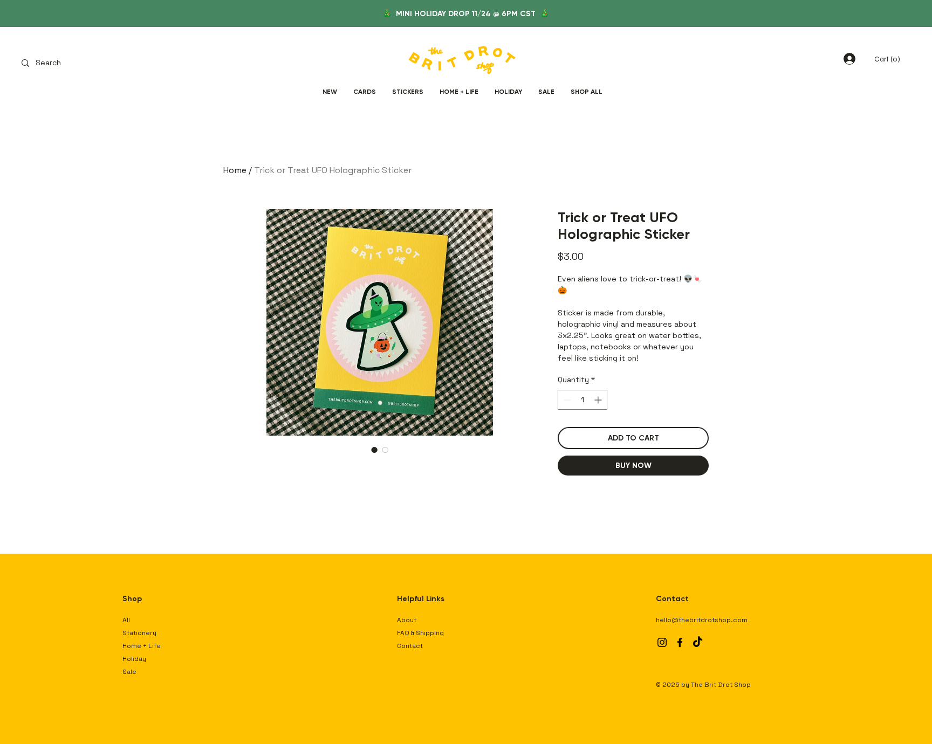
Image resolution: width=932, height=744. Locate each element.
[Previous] (56, 14)
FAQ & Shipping (420, 633)
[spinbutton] (582, 399)
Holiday (134, 659)
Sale (129, 671)
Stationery (139, 633)
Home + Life (141, 646)
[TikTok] (697, 642)
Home (234, 170)
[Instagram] (662, 642)
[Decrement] (566, 399)
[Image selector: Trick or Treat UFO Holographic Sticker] (374, 449)
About (406, 620)
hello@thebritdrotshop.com (702, 620)
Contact (410, 646)
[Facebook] (680, 642)
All (126, 620)
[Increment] (599, 399)
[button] (888, 58)
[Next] (875, 14)
